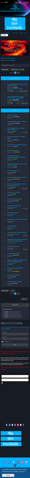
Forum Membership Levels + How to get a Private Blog (17, 84)
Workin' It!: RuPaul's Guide (14, 199)
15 (24, 91)
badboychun (16, 255)
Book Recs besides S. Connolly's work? (16, 137)
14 (22, 91)
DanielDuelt (15, 99)
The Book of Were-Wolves (14, 281)
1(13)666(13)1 (16, 152)
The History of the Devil (13, 192)
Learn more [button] (22, 471)
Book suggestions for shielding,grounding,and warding (16, 156)
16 (26, 91)
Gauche (15, 159)
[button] (19, 73)
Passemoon (16, 200)
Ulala (14, 131)
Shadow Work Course (13, 246)
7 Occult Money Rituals (13, 253)
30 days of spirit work (13, 170)
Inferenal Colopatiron (13, 150)
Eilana (14, 263)
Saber (14, 194)
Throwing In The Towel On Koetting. (17, 232)
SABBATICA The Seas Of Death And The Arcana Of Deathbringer (17, 240)
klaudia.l (15, 207)
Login (3, 328)
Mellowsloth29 (16, 179)
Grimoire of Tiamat (12, 115)
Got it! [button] (8, 475)
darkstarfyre (16, 139)
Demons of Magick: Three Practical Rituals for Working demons (17, 260)
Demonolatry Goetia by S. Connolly (16, 121)
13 (19, 91)
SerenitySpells (16, 116)
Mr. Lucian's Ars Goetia (13, 275)
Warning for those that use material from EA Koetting (17, 164)
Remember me (6, 341)
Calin (14, 214)
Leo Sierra (15, 146)
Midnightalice (16, 271)
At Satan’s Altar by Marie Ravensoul (17, 144)
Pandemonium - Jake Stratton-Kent (17, 219)
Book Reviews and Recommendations (8, 59)
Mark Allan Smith (12, 226)
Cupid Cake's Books (12, 212)
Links (4, 35)
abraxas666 (16, 234)
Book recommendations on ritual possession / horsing (16, 184)
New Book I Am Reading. (14, 205)
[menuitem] (6, 2)
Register (8, 328)
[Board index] (15, 9)
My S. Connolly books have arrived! (16, 177)
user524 (15, 242)
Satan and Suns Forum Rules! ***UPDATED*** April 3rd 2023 (15, 97)
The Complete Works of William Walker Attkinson (16, 128)
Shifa (14, 172)
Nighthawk (15, 87)
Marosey (15, 283)
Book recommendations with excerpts (15, 268)
